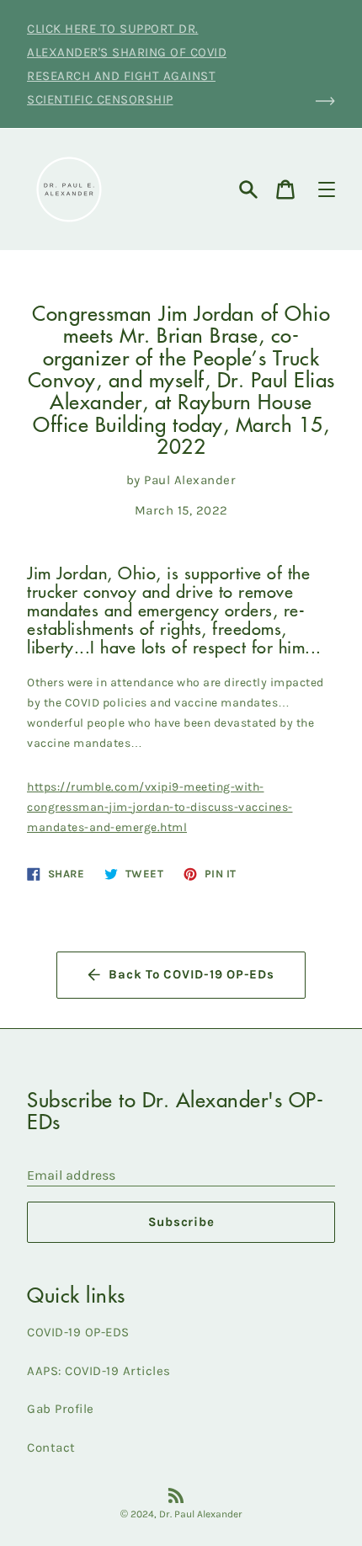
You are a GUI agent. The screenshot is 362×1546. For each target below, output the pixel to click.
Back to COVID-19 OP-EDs (191, 974)
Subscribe (181, 1221)
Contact (51, 1447)
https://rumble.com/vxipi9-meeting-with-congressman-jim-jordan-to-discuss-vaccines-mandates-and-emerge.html (160, 807)
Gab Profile (60, 1408)
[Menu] (326, 189)
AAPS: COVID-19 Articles (99, 1370)
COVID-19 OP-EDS (78, 1332)
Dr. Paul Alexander (200, 1514)
